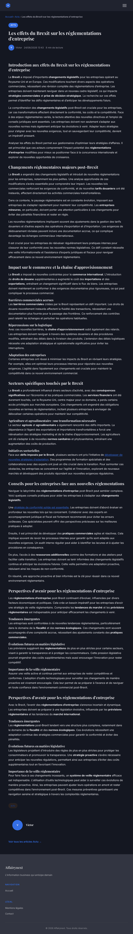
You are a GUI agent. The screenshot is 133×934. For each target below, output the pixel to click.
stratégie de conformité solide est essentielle (41, 507)
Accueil (9, 16)
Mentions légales (14, 908)
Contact (9, 913)
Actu (17, 16)
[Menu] (124, 5)
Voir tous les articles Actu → (25, 841)
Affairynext (14, 867)
